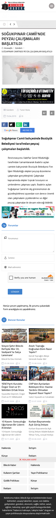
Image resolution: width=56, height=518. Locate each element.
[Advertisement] (28, 490)
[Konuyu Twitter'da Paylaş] (12, 124)
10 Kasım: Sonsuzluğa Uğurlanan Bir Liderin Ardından (14, 424)
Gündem (18, 48)
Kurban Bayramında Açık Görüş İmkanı (39, 423)
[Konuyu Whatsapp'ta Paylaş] (19, 124)
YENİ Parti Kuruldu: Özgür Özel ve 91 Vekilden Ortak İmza (13, 386)
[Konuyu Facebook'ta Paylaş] (5, 124)
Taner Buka (25, 110)
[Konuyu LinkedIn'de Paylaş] (26, 124)
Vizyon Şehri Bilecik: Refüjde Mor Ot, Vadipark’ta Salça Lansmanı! (12, 350)
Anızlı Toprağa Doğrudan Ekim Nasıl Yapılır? (40, 348)
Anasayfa (8, 48)
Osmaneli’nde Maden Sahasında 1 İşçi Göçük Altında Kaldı (35, 24)
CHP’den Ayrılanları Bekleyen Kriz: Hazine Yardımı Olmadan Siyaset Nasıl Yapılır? (41, 388)
